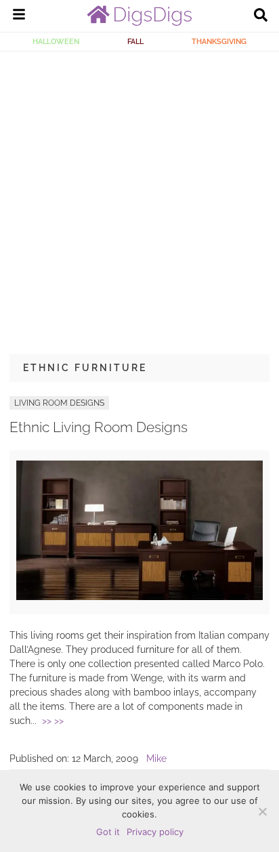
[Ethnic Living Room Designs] (139, 596)
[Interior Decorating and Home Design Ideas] (139, 22)
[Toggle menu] (19, 16)
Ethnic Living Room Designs (98, 427)
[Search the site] (260, 16)
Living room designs (59, 403)
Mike (156, 758)
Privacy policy (155, 831)
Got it (108, 831)
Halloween (56, 41)
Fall (135, 41)
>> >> (53, 720)
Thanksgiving (219, 41)
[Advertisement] (139, 197)
